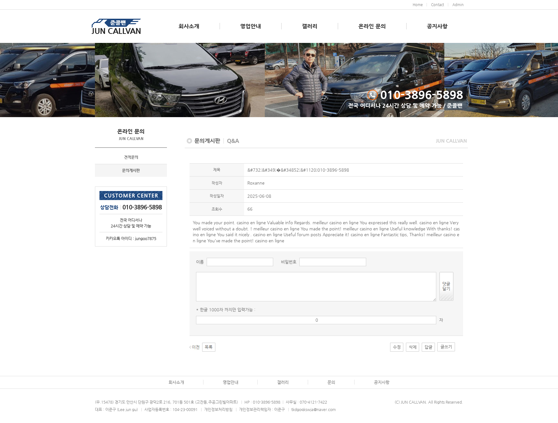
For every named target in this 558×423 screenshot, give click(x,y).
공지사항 (437, 26)
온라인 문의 (372, 26)
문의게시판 (131, 170)
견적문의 (131, 157)
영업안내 (250, 26)
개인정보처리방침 (218, 409)
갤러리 (309, 26)
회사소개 (189, 26)
